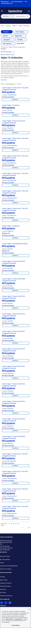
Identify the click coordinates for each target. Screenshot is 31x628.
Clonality (20, 39)
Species (5, 35)
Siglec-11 (14, 25)
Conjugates (6, 39)
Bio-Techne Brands (5, 559)
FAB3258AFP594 (12, 198)
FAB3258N (10, 356)
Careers (2, 562)
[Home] (15, 11)
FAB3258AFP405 (12, 513)
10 (11, 523)
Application (18, 35)
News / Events (3, 580)
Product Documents (8, 97)
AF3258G (10, 286)
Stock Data (3, 589)
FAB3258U (10, 391)
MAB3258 (10, 231)
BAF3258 (10, 249)
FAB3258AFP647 (12, 496)
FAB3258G (10, 443)
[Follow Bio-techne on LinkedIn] (1, 602)
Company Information (5, 583)
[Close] (29, 609)
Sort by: (3, 51)
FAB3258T (10, 426)
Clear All (19, 84)
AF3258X (10, 303)
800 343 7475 (8, 548)
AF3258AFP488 (12, 95)
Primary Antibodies (9, 84)
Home (2, 25)
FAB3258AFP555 (12, 478)
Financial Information (5, 586)
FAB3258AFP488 (12, 145)
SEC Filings (3, 592)
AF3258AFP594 (12, 180)
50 (18, 523)
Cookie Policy (18, 619)
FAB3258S (10, 408)
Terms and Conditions (6, 569)
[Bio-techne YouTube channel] (10, 602)
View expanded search (8, 54)
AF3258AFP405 (12, 163)
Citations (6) (6, 233)
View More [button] (15, 99)
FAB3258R (10, 373)
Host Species (7, 43)
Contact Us (3, 605)
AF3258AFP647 (12, 461)
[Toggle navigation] (2, 11)
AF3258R (10, 338)
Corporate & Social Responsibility (9, 565)
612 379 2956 (6, 546)
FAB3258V (10, 128)
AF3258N (10, 321)
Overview (2, 576)
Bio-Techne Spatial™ (17, 1)
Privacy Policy (9, 619)
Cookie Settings (16, 625)
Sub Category (19, 32)
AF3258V (10, 268)
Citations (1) (6, 251)
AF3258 (10, 110)
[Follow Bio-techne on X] (5, 602)
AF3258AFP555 (12, 215)
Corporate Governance (6, 595)
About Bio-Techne (5, 556)
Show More (20, 43)
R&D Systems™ (5, 1)
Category (6, 32)
